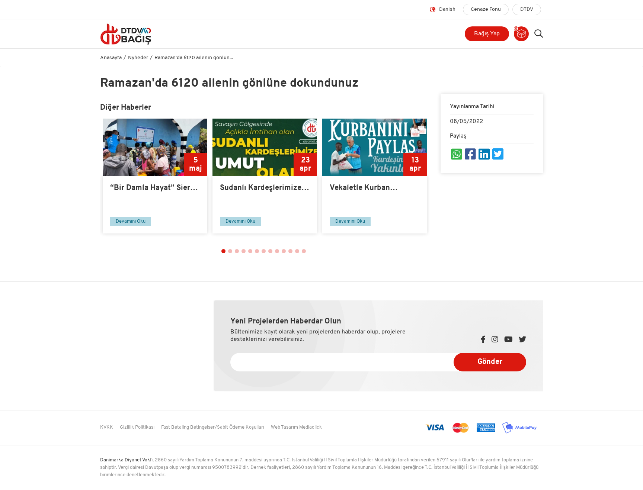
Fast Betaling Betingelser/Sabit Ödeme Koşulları (212, 427)
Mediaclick (310, 427)
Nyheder (138, 58)
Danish (447, 9)
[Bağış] (151, 34)
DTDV (526, 9)
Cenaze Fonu (486, 9)
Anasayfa (111, 58)
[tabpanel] (155, 176)
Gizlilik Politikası (137, 427)
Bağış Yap (487, 34)
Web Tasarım (284, 427)
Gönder (489, 362)
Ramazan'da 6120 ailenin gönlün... (193, 58)
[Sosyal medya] (456, 155)
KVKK (106, 427)
